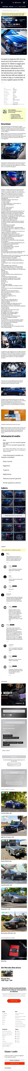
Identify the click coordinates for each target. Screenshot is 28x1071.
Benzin (2, 9)
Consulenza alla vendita (20, 1019)
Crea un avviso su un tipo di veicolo (20, 1017)
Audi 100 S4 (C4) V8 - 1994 (6, 885)
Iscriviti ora (14, 1000)
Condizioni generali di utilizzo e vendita (6, 1045)
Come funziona (18, 1021)
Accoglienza (4, 1013)
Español (18, 1034)
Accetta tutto (14, 1063)
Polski (17, 1040)
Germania (6, 744)
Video (3, 1022)
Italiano (18, 1036)
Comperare (5, 6)
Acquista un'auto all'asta (20, 1024)
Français (18, 1033)
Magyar (18, 1041)
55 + (25, 52)
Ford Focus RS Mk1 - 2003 (6, 813)
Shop (3, 1024)
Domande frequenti (19, 1023)
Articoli (3, 1020)
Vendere (11, 6)
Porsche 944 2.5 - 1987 (5, 909)
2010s (5, 742)
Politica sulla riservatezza (7, 1043)
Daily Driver (22, 6)
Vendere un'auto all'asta (20, 1026)
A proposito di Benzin (6, 1031)
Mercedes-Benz (7, 735)
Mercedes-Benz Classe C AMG (18, 14)
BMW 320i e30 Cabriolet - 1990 (7, 837)
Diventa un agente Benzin (7, 1033)
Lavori (3, 1039)
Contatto (4, 1041)
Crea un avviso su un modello (19, 1014)
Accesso (19, 2)
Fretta (3, 1037)
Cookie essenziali (15, 1060)
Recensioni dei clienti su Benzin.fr (7, 1035)
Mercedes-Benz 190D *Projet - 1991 (8, 933)
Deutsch (18, 1038)
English (17, 1031)
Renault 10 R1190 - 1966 (6, 861)
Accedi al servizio (14, 782)
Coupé (20, 742)
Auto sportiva (13, 742)
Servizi (16, 6)
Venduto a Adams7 (6, 750)
